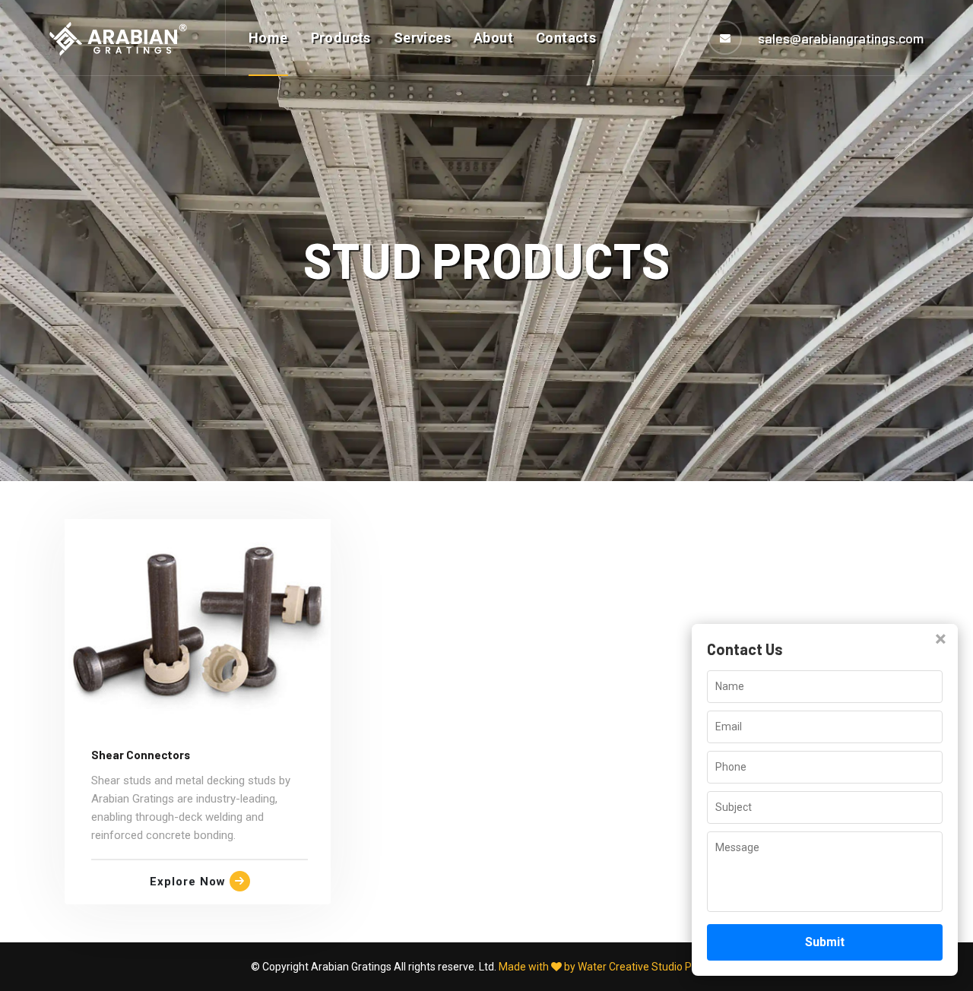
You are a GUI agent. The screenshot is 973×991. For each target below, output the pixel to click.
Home (268, 38)
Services (422, 38)
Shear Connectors (140, 754)
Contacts (566, 38)
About (493, 38)
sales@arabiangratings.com (841, 38)
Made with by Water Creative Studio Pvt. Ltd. (611, 967)
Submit (825, 942)
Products (341, 38)
